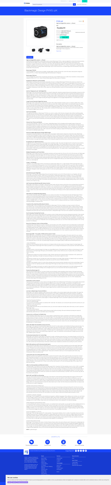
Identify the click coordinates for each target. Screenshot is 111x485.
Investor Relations (44, 463)
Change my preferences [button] (22, 482)
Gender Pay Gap (44, 469)
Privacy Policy (43, 470)
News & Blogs (72, 1)
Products (63, 1)
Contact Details (75, 462)
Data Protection (44, 473)
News (73, 458)
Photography (59, 469)
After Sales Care (75, 463)
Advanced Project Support (77, 465)
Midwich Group (44, 459)
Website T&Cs (44, 472)
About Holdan (43, 458)
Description (29, 57)
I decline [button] (14, 482)
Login (84, 1)
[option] (33, 50)
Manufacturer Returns (80, 32)
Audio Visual (59, 465)
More (78, 1)
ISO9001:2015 (43, 462)
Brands (58, 471)
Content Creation (60, 468)
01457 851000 (70, 451)
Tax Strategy (43, 465)
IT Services (59, 459)
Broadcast (58, 466)
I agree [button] (9, 482)
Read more (58, 51)
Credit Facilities (59, 458)
